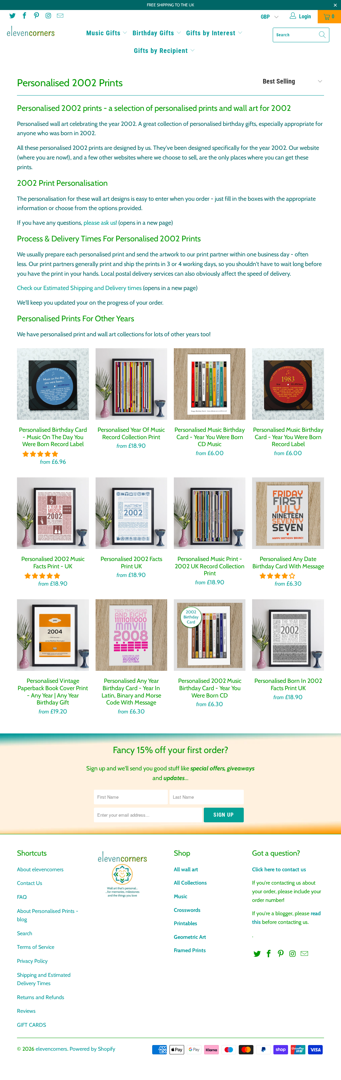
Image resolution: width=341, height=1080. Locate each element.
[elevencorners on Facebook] (24, 16)
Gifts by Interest (211, 33)
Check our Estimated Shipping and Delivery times (79, 288)
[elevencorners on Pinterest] (36, 16)
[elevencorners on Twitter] (12, 16)
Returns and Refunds (40, 997)
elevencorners (51, 1049)
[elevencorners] (31, 31)
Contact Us (29, 883)
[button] (40, 454)
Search (24, 933)
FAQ (22, 897)
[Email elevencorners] (59, 16)
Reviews (26, 1011)
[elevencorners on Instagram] (48, 16)
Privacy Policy (32, 961)
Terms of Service (35, 947)
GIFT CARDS (31, 1025)
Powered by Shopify (92, 1049)
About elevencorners (40, 869)
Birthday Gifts (154, 33)
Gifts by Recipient (162, 51)
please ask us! (100, 222)
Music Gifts (104, 33)
